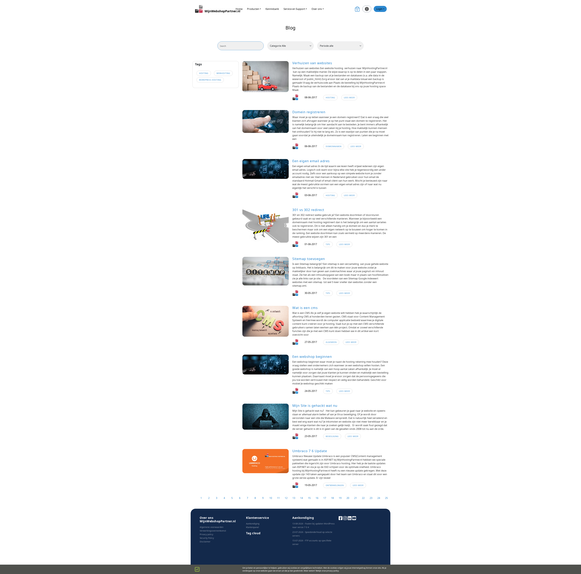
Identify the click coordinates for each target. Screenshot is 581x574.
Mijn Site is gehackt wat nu (314, 405)
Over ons (317, 9)
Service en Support (294, 9)
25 (386, 498)
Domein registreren (308, 112)
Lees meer (349, 97)
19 (340, 498)
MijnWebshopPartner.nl (218, 11)
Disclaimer (205, 541)
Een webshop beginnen (312, 356)
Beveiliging (332, 436)
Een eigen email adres (311, 161)
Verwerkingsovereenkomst (213, 530)
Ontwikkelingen (335, 485)
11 (278, 498)
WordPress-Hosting (210, 80)
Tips (328, 244)
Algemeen (331, 342)
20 (347, 498)
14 (301, 498)
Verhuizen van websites (312, 63)
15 (309, 498)
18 (332, 498)
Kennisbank (272, 9)
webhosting (223, 73)
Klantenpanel (252, 527)
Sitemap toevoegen (308, 258)
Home (239, 9)
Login (379, 9)
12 (286, 498)
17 (324, 498)
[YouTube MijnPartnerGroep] (354, 517)
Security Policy (207, 538)
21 (355, 498)
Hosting (330, 97)
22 (363, 498)
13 (293, 498)
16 (317, 498)
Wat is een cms (305, 307)
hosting (203, 73)
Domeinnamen (333, 146)
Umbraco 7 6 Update (309, 451)
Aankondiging (252, 523)
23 (371, 498)
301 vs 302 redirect (308, 209)
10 (270, 498)
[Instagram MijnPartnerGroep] (345, 517)
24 (378, 498)
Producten (253, 9)
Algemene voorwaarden (211, 527)
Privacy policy (206, 534)
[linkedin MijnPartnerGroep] (349, 517)
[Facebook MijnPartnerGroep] (340, 517)
